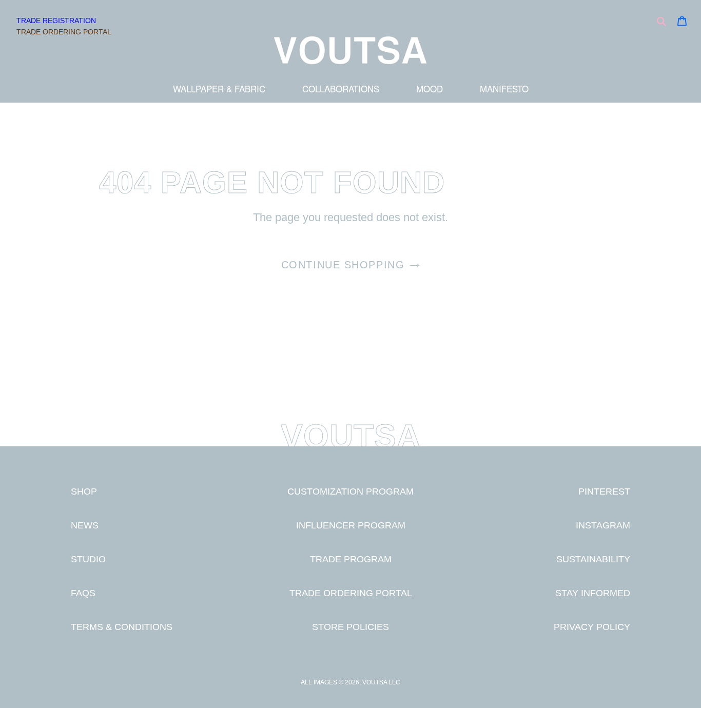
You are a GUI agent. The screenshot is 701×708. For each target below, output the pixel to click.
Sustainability (593, 559)
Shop (84, 491)
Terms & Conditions (121, 626)
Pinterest (604, 491)
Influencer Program (350, 525)
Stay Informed (592, 592)
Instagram (603, 525)
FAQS (83, 592)
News (85, 525)
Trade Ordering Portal (63, 32)
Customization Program (350, 491)
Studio (88, 559)
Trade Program (351, 559)
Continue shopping (343, 264)
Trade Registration (56, 20)
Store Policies (350, 626)
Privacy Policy (592, 626)
